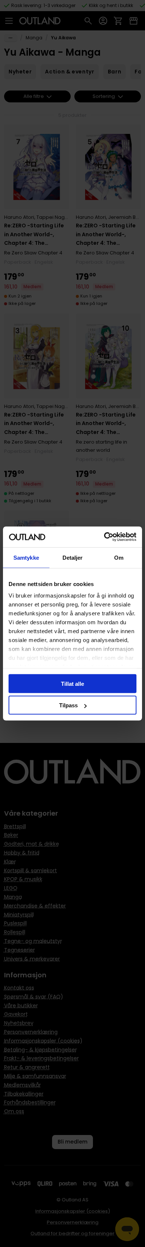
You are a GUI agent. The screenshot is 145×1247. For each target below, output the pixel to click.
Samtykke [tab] (26, 557)
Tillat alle (72, 683)
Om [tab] (118, 557)
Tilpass (68, 705)
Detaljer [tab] (72, 557)
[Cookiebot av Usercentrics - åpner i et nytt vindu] (104, 537)
